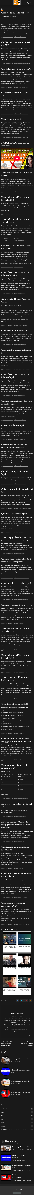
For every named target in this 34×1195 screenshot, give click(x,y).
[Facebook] (17, 1000)
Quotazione (4, 1129)
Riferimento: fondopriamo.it (21, 87)
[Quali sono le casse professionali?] (5, 1093)
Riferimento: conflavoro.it (20, 420)
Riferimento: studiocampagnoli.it (22, 924)
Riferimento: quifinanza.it (20, 439)
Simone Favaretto (6, 16)
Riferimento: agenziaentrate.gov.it (22, 63)
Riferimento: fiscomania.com (21, 114)
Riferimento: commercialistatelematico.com (21, 239)
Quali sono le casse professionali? (20, 1092)
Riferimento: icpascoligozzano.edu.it (23, 508)
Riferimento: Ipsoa (18, 267)
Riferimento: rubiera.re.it (20, 698)
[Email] (30, 1000)
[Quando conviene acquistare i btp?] (5, 1082)
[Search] (31, 2)
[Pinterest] (26, 1000)
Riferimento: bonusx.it (19, 293)
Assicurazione (5, 1109)
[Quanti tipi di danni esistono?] (5, 1060)
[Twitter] (22, 1000)
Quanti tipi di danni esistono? (19, 1059)
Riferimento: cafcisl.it (19, 532)
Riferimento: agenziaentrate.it (21, 599)
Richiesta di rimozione (8, 37)
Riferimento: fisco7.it (19, 214)
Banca (2, 1112)
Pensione (3, 1126)
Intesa (2, 1122)
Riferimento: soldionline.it (20, 897)
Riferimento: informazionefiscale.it (22, 369)
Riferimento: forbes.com (20, 37)
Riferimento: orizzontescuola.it (21, 578)
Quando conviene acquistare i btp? (21, 1081)
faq (2, 9)
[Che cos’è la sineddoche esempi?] (5, 1071)
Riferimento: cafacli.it (19, 733)
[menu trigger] (3, 2)
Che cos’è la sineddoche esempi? (20, 1070)
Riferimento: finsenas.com (20, 325)
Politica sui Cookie (24, 1189)
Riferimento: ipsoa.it (19, 868)
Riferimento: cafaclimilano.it (20, 344)
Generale (3, 1119)
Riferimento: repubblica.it (20, 192)
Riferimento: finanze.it (19, 553)
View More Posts (17, 1016)
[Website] (30, 1035)
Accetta (17, 1193)
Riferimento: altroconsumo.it (21, 137)
